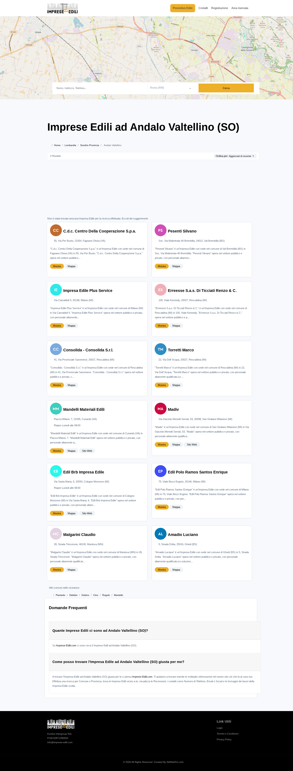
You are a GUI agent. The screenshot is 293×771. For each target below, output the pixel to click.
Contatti (203, 8)
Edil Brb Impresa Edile (83, 472)
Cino (95, 595)
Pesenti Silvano (182, 231)
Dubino (85, 595)
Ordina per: (222, 156)
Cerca (226, 88)
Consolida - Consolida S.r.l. (88, 350)
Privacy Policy (224, 739)
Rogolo (106, 595)
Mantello (118, 595)
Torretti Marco (181, 350)
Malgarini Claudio (79, 535)
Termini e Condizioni (227, 733)
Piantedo (60, 595)
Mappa (71, 266)
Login (220, 728)
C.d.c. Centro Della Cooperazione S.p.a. (99, 231)
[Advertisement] (153, 190)
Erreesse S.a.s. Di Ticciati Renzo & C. (202, 291)
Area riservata (239, 8)
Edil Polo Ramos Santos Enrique (198, 472)
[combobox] (171, 88)
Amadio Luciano (183, 535)
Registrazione (219, 8)
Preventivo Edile (183, 8)
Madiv (173, 409)
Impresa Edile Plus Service (87, 291)
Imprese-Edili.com (66, 645)
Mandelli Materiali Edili (83, 409)
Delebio (73, 595)
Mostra (57, 266)
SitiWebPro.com (175, 762)
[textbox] (171, 88)
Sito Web (87, 450)
